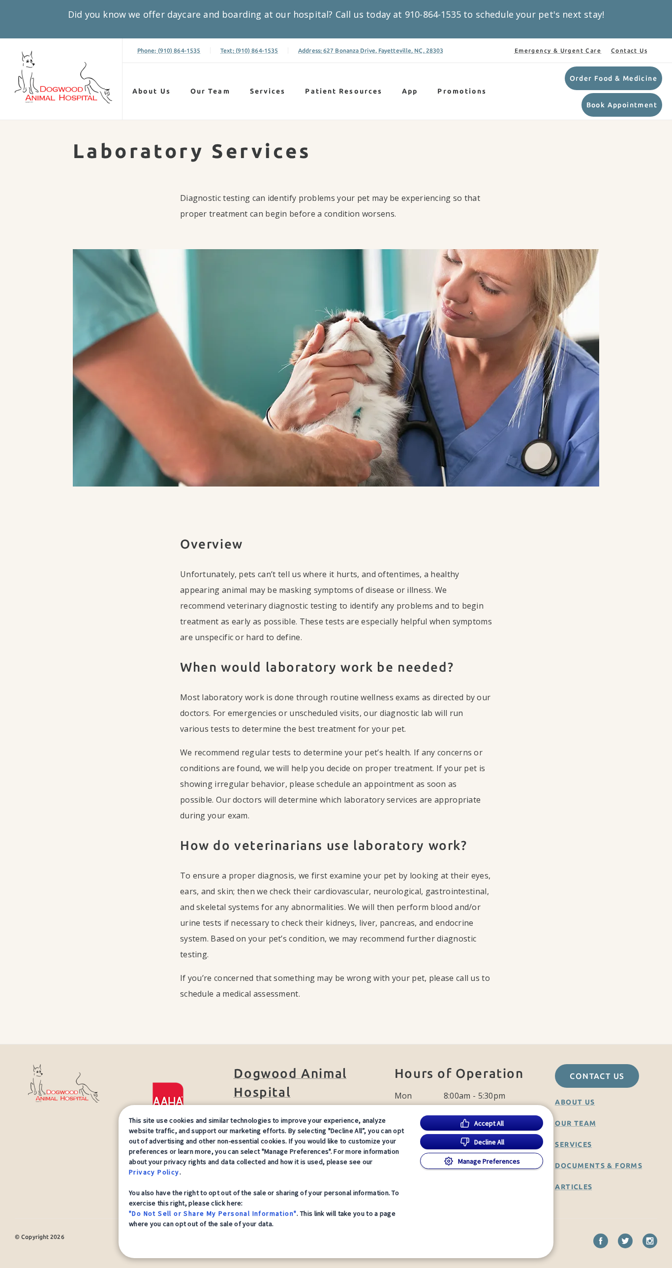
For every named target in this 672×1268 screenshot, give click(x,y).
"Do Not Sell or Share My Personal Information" (213, 1213)
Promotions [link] (462, 91)
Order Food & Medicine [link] (613, 78)
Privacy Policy (154, 1172)
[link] (63, 77)
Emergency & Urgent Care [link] (558, 50)
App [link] (410, 91)
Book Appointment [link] (621, 105)
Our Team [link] (210, 91)
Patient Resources (343, 91)
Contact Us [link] (629, 50)
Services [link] (268, 91)
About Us (151, 91)
